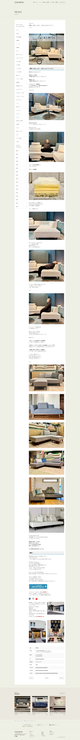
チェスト (17, 127)
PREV (32, 678)
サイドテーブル (18, 99)
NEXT (61, 678)
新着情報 (17, 40)
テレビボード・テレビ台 (20, 92)
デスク (17, 134)
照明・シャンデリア (19, 131)
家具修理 (42, 734)
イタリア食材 (18, 61)
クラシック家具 (18, 138)
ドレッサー (18, 113)
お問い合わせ (51, 734)
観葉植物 (17, 82)
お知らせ (17, 33)
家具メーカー (18, 106)
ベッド (17, 103)
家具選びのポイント (19, 85)
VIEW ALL (62, 693)
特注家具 (17, 124)
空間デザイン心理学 (19, 120)
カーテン (17, 117)
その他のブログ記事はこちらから (45, 594)
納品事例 (17, 47)
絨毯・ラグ (18, 75)
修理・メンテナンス (19, 54)
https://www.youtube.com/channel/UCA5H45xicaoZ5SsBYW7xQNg (47, 673)
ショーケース (18, 110)
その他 (17, 141)
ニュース (42, 731)
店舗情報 (50, 731)
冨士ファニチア (32, 737)
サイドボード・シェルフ (20, 96)
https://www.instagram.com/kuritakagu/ (42, 670)
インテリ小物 (18, 68)
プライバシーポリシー (62, 736)
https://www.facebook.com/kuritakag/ (41, 667)
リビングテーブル (19, 89)
